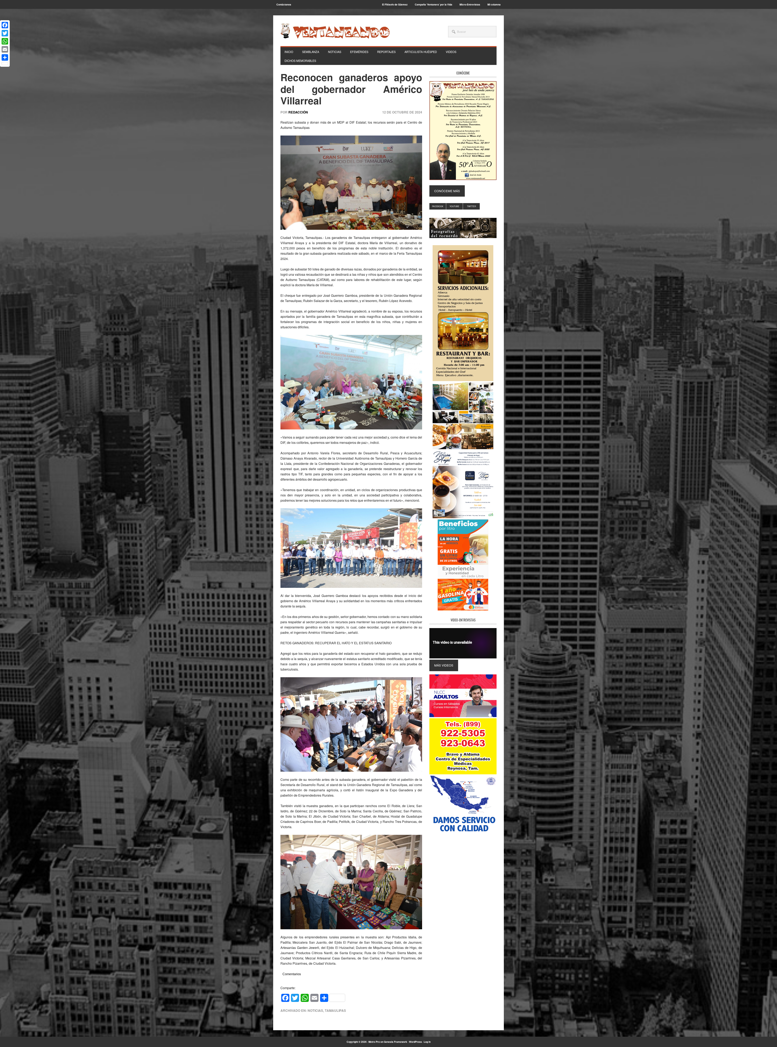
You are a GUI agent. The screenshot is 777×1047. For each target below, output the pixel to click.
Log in (427, 1042)
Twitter (471, 206)
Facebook (437, 206)
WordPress (415, 1042)
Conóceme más (447, 191)
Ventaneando (335, 31)
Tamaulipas (335, 1010)
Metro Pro (374, 1042)
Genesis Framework (395, 1042)
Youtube (454, 206)
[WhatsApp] (5, 41)
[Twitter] (5, 33)
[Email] (5, 49)
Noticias (315, 1010)
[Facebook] (5, 25)
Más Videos (443, 665)
